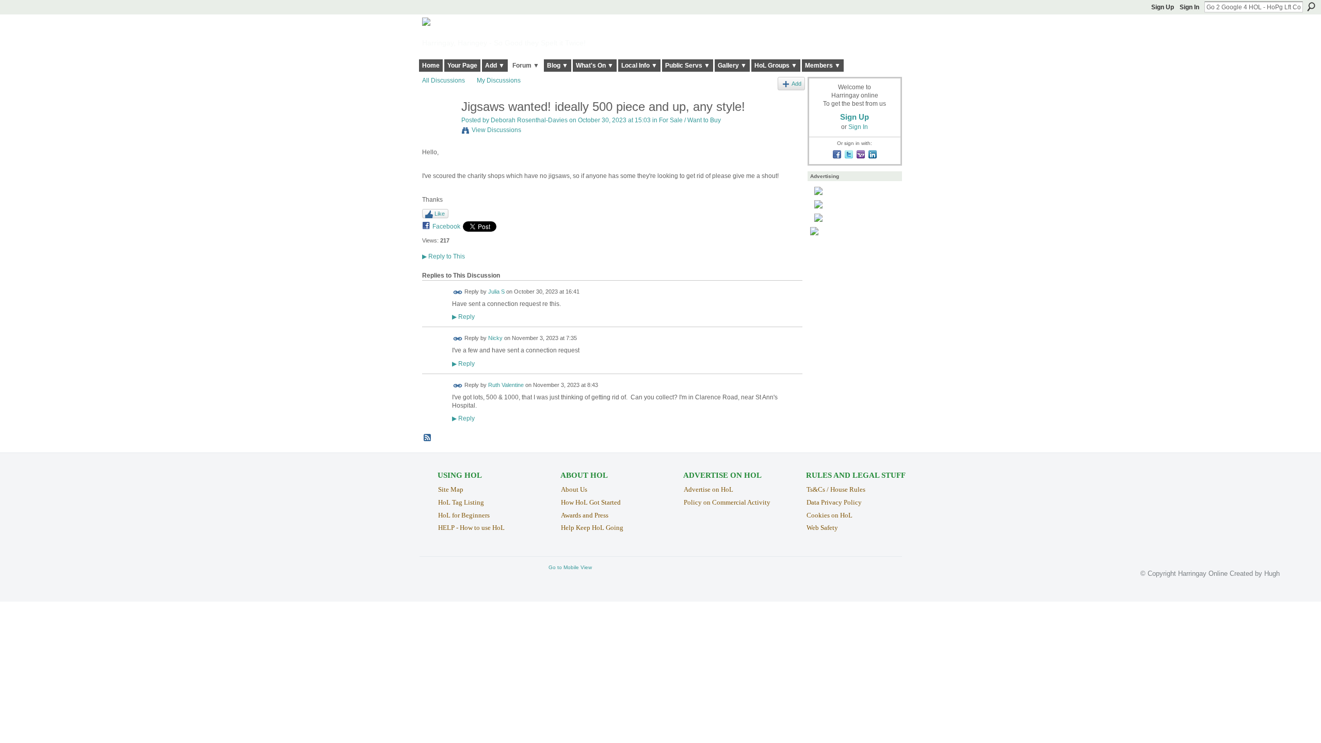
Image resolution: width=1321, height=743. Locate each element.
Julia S (496, 291)
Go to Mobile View (570, 567)
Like (439, 214)
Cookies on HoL (829, 515)
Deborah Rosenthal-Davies (529, 120)
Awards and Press (584, 515)
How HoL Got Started (591, 502)
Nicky (495, 338)
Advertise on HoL (708, 489)
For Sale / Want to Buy (690, 120)
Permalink (458, 292)
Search (1311, 6)
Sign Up (1162, 7)
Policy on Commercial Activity (727, 502)
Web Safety (822, 527)
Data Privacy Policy (834, 502)
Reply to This (443, 256)
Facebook (446, 226)
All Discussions (443, 80)
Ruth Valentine (506, 385)
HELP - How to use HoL (471, 527)
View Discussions (496, 130)
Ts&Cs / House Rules (836, 489)
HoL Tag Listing (461, 502)
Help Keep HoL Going (592, 527)
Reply (463, 316)
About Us (574, 489)
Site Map (450, 489)
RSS (427, 438)
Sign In (1189, 7)
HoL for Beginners (464, 515)
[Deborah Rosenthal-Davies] (438, 129)
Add (796, 83)
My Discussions (499, 80)
